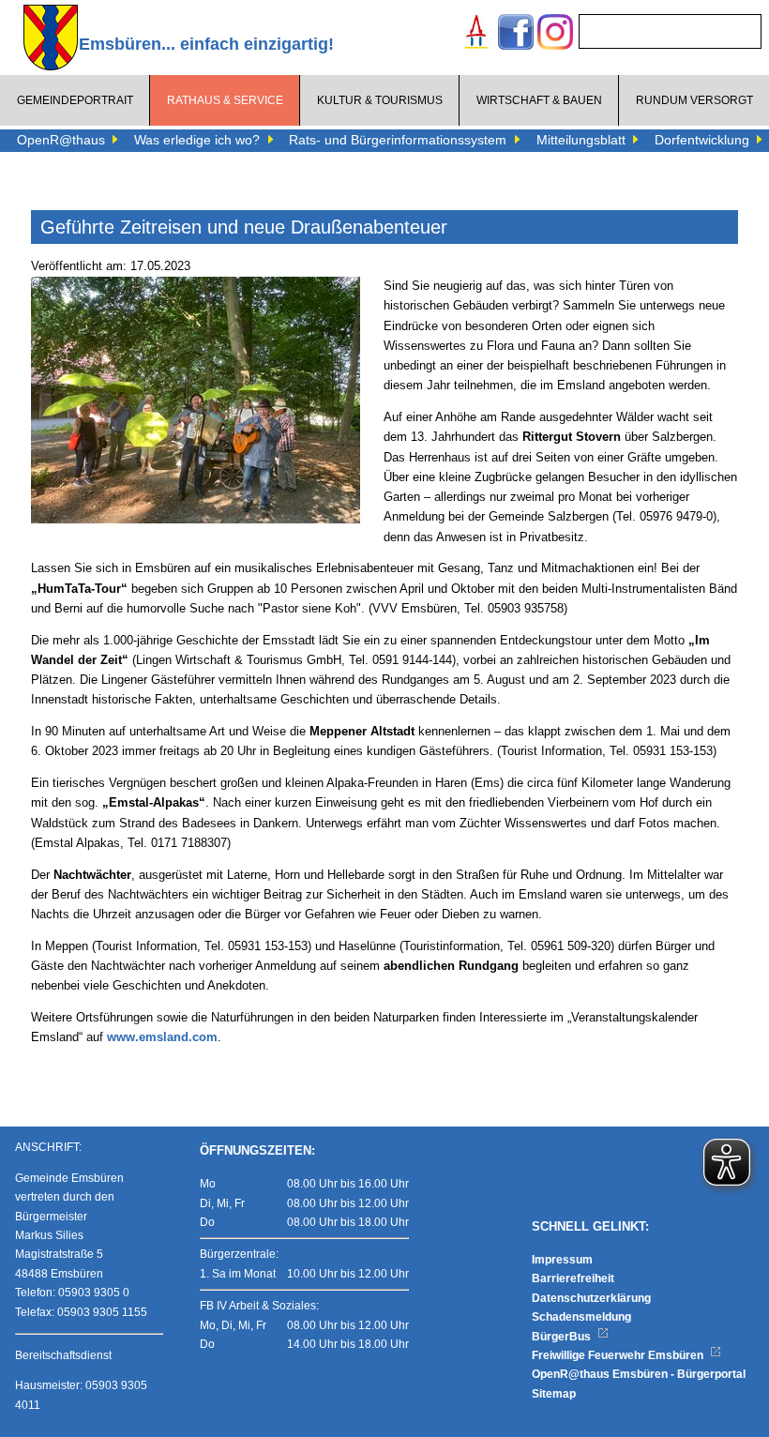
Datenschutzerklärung (591, 1298)
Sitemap (554, 1393)
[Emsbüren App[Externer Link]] (476, 34)
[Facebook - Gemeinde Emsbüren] (515, 34)
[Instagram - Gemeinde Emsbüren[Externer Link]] (555, 34)
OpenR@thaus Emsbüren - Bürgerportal (639, 1374)
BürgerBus (563, 1336)
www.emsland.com (162, 1037)
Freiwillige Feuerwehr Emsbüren (619, 1355)
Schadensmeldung (581, 1317)
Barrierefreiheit (573, 1278)
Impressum (562, 1259)
